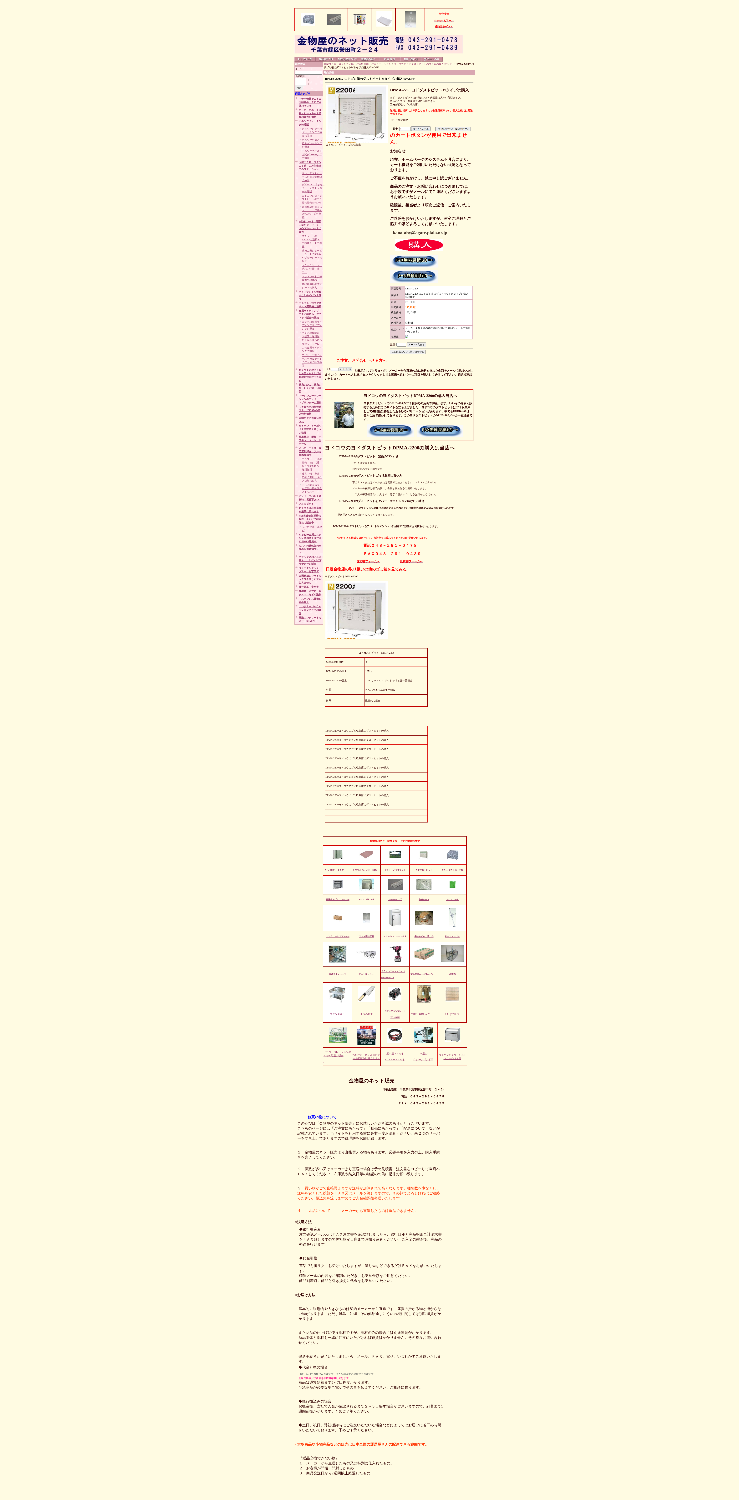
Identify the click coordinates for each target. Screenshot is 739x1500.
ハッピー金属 (401, 936)
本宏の (423, 1053)
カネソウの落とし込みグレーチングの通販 (312, 143)
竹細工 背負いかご (420, 1014)
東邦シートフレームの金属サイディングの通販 (312, 347)
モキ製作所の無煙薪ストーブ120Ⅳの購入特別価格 (310, 410)
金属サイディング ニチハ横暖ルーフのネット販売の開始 (310, 314)
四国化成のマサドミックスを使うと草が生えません (310, 579)
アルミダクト (306, 503)
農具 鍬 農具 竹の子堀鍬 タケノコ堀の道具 (312, 477)
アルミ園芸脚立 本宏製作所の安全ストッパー (312, 488)
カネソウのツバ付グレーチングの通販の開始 (312, 132)
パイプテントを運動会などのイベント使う (310, 295)
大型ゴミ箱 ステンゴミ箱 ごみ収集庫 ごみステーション (311, 166)
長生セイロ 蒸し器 (424, 936)
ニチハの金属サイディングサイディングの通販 (312, 325)
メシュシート (452, 899)
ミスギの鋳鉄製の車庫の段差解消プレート (310, 549)
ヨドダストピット (423, 870)
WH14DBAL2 (387, 977)
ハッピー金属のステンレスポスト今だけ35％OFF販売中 (310, 538)
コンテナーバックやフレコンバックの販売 (310, 610)
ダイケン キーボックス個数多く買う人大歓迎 (310, 429)
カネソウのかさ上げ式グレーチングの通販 (312, 154)
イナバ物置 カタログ (334, 870)
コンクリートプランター (337, 936)
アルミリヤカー (366, 974)
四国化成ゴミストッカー (337, 899)
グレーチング (395, 899)
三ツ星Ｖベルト (395, 1053)
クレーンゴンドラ (423, 1059)
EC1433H (395, 1017)
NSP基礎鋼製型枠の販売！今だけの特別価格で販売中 (310, 519)
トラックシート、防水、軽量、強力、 (312, 269)
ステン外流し (337, 1014)
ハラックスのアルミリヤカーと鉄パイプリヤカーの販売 (310, 560)
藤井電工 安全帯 (309, 586)
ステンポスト (389, 936)
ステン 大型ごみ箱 (366, 899)
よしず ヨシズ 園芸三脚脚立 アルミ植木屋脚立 (310, 451)
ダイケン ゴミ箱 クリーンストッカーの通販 (313, 188)
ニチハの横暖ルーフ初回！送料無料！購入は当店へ (312, 336)
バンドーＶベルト (395, 1059)
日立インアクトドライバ (393, 971)
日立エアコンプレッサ (395, 1011)
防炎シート (424, 899)
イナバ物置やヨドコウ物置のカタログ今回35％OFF (310, 102)
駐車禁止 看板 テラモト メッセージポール (310, 440)
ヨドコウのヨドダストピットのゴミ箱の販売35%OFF (312, 199)
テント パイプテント (395, 870)
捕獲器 (452, 974)
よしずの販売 (451, 1014)
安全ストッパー (452, 936)
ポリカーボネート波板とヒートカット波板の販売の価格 (310, 113)
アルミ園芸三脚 (366, 936)
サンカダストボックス (452, 870)
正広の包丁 (366, 1014)
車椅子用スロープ (337, 974)
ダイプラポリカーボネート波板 (365, 870)
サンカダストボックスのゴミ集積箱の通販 (312, 177)
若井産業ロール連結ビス (422, 974)
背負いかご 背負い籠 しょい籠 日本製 (310, 388)
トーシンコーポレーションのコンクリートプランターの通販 (310, 399)
